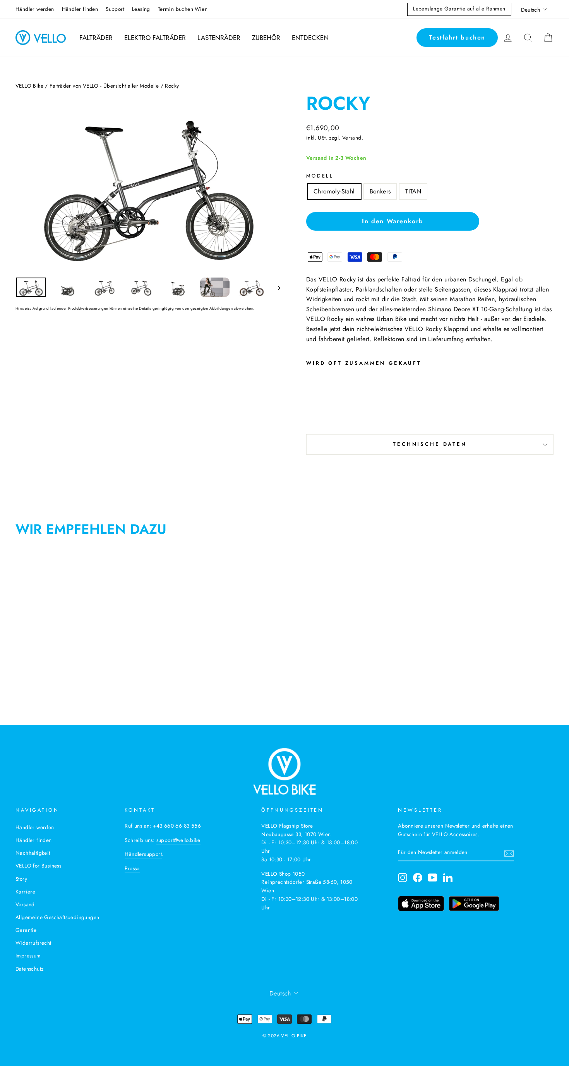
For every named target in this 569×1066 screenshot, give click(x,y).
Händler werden (34, 9)
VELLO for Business (38, 865)
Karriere (25, 891)
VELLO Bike (29, 86)
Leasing (141, 9)
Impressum (28, 955)
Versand (352, 137)
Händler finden (80, 9)
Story (21, 879)
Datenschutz (29, 969)
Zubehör (266, 37)
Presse (132, 868)
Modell (320, 175)
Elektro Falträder (155, 37)
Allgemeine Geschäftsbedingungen (57, 917)
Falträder (96, 37)
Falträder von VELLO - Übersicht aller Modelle (104, 86)
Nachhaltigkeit (32, 853)
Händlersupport (143, 854)
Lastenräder (218, 37)
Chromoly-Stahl (334, 191)
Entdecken (310, 37)
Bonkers (380, 191)
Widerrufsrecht (33, 943)
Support (115, 9)
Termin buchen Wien (182, 9)
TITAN (413, 191)
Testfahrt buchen (457, 37)
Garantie (25, 930)
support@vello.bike (178, 840)
